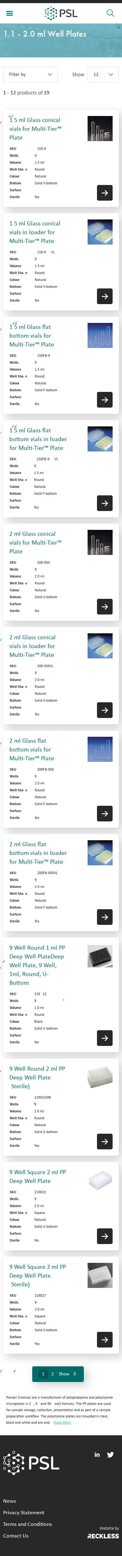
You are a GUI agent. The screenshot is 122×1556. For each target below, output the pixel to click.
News (9, 1501)
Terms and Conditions (27, 1524)
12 (96, 74)
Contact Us (15, 1536)
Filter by (17, 74)
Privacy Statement (23, 1513)
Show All (67, 1374)
